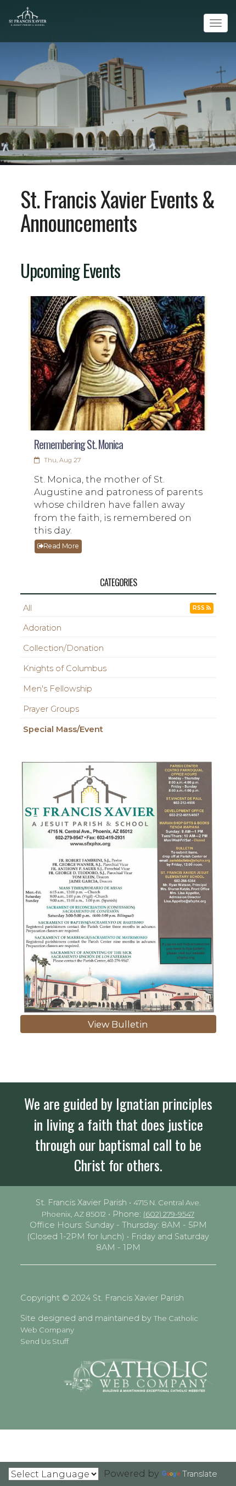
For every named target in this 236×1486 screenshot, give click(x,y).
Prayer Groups (51, 709)
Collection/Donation (63, 648)
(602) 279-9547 (168, 1214)
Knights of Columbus (64, 668)
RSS (199, 607)
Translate (199, 1474)
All (27, 608)
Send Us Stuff (44, 1341)
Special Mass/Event (63, 729)
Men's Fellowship (57, 689)
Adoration (42, 628)
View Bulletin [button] (118, 1024)
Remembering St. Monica (78, 444)
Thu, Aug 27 (61, 460)
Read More (61, 546)
